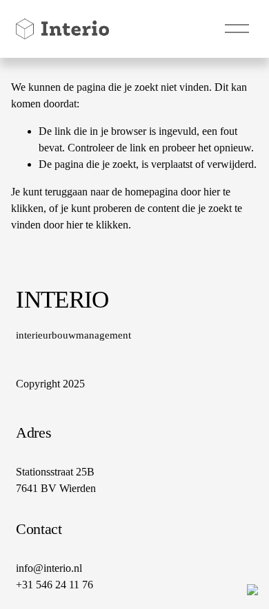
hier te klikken (97, 225)
